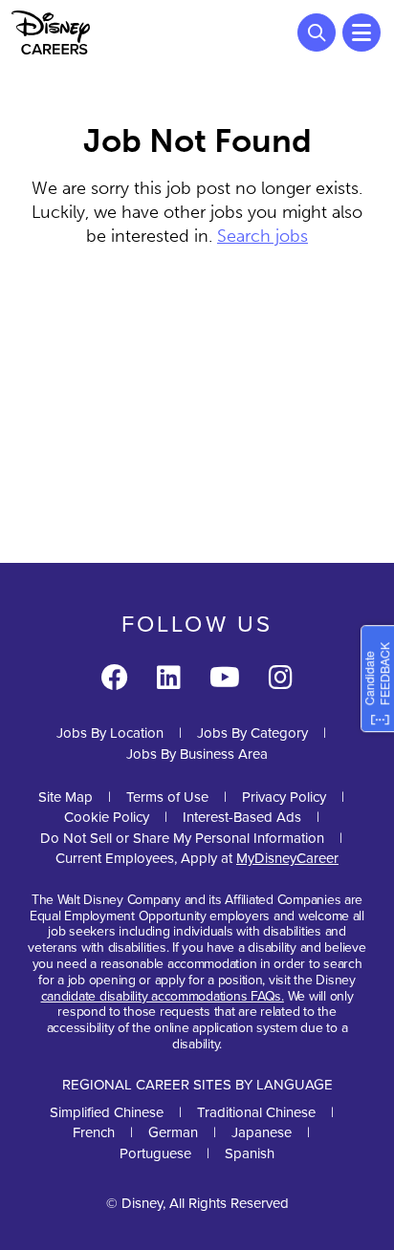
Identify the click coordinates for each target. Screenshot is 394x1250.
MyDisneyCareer (287, 858)
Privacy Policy (284, 797)
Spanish (249, 1153)
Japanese (261, 1132)
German (173, 1132)
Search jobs (262, 236)
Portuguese (155, 1153)
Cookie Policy (106, 817)
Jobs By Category (252, 733)
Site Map (65, 797)
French (94, 1132)
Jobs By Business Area (197, 754)
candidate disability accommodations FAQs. (162, 996)
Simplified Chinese (107, 1112)
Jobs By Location (110, 733)
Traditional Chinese (256, 1112)
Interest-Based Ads (242, 817)
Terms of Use (167, 797)
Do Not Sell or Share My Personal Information (182, 839)
